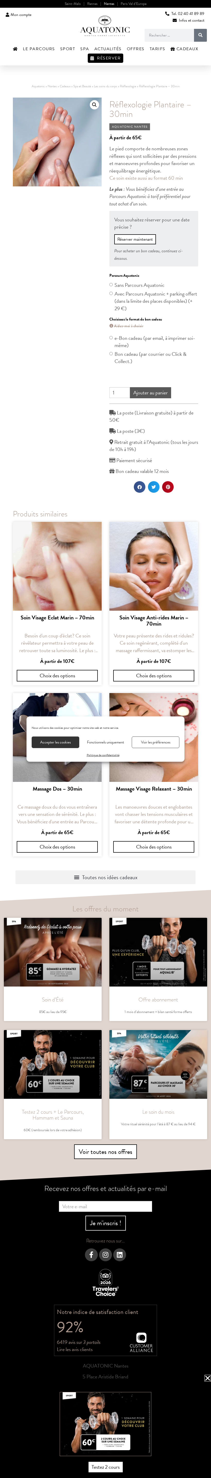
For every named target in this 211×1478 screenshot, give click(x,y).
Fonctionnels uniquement (105, 742)
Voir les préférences (155, 742)
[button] (207, 1378)
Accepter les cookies (55, 742)
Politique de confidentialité (103, 755)
